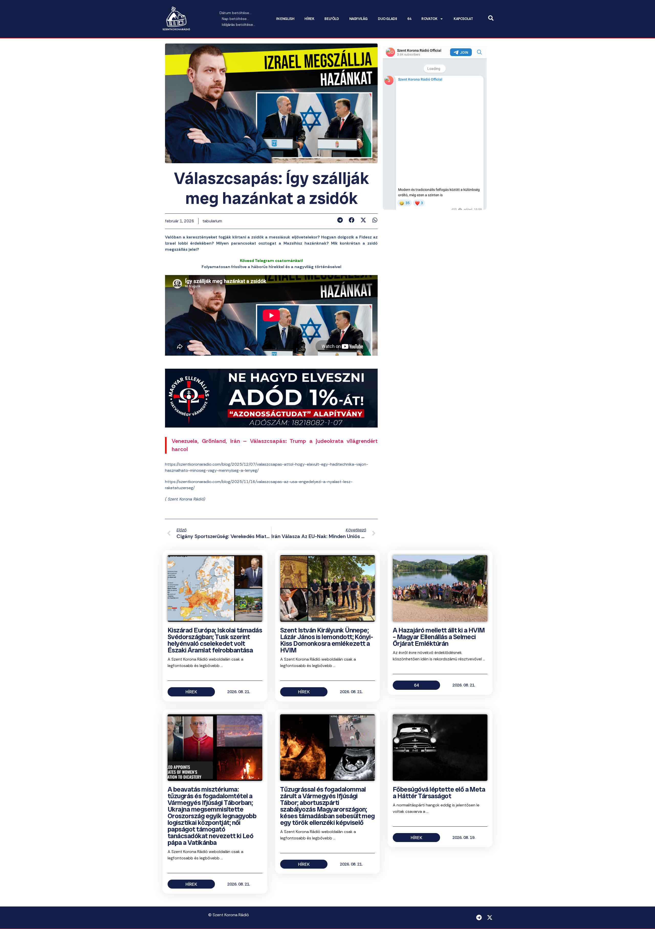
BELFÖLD (331, 19)
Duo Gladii (387, 19)
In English (285, 19)
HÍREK (309, 19)
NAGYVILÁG (358, 19)
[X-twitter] (490, 917)
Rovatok (429, 19)
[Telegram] (479, 917)
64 (409, 19)
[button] (340, 220)
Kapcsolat (463, 19)
